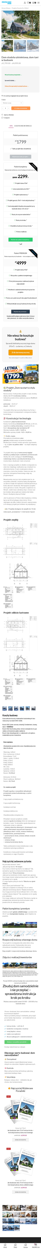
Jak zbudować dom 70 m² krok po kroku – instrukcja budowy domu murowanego (20, 1131)
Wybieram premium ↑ (20, 311)
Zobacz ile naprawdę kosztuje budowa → (17, 86)
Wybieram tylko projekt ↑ (20, 156)
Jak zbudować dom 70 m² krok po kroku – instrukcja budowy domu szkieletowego (20, 1184)
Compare (7, 117)
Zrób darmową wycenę (20, 352)
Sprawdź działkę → (10, 80)
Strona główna (6, 8)
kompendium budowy (17, 914)
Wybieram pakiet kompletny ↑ (20, 239)
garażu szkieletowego (20, 912)
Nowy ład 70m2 (20, 1128)
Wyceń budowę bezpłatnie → (13, 75)
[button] (3, 25)
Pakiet (3, 100)
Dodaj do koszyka (21, 108)
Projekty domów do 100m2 (20, 8)
